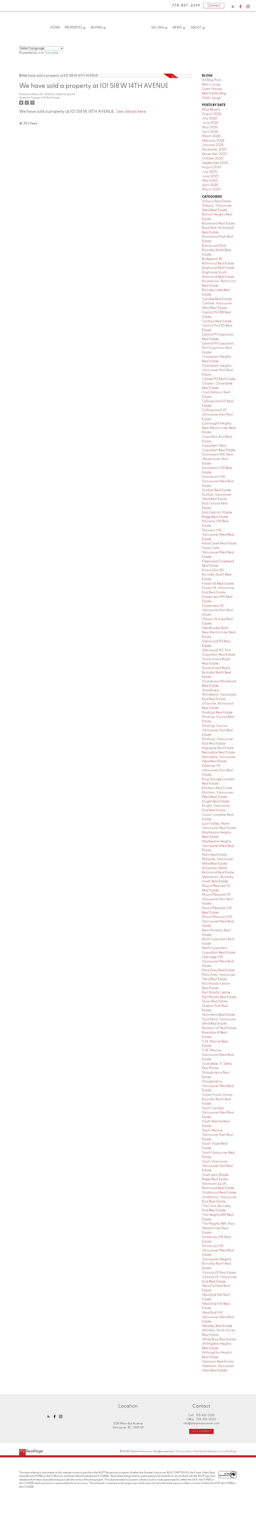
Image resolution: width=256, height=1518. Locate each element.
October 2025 (212, 158)
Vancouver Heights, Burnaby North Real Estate (217, 1264)
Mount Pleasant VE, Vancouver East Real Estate (217, 899)
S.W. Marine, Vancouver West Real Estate (218, 1055)
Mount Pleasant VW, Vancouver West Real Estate (218, 921)
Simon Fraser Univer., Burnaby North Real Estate (218, 1099)
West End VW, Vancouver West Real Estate (218, 1317)
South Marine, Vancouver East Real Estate (217, 1135)
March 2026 (211, 136)
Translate (51, 52)
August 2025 (212, 167)
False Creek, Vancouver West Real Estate (218, 552)
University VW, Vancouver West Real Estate (218, 1250)
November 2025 (214, 154)
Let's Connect (201, 1431)
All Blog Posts (212, 80)
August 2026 (211, 114)
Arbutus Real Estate (216, 201)
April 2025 (210, 185)
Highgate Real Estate (218, 748)
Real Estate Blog (214, 93)
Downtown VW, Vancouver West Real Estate (218, 481)
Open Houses (212, 88)
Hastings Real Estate (217, 712)
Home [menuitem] (55, 27)
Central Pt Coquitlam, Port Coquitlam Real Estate (218, 348)
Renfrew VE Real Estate (219, 1028)
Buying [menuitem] (96, 27)
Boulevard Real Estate (218, 223)
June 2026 (210, 122)
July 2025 (209, 171)
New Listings (211, 84)
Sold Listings (211, 98)
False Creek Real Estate (219, 543)
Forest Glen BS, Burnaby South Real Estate (217, 575)
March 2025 (211, 189)
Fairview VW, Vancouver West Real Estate (218, 535)
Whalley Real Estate (217, 1326)
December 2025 (214, 149)
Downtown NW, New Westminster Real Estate (217, 459)
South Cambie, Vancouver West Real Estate (218, 1113)
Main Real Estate (214, 854)
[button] (233, 6)
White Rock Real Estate (219, 1339)
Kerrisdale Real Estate (218, 752)
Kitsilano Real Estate (217, 788)
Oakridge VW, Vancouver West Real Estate (218, 962)
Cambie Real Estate (216, 299)
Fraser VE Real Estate (218, 583)
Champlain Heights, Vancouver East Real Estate (217, 370)
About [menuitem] (196, 27)
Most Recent (211, 109)
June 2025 (210, 176)
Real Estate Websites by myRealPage (215, 1451)
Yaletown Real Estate (217, 1361)
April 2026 (210, 131)
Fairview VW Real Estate (45, 98)
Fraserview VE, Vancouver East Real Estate (217, 610)
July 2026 (209, 118)
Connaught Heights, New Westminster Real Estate (219, 428)
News (177, 27)
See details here (131, 112)
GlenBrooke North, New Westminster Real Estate (219, 633)
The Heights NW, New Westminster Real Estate (218, 1228)
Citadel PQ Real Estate (218, 379)
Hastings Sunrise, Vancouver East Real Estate (217, 730)
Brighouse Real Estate (218, 267)
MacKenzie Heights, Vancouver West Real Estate (218, 846)
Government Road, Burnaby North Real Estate (216, 672)
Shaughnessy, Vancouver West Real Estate (218, 1086)
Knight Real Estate (215, 801)
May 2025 (210, 180)
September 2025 (215, 162)
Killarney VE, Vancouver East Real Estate (217, 770)
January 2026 (212, 145)
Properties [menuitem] (73, 27)
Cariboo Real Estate (217, 321)
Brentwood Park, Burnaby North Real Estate (216, 250)
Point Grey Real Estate (218, 970)
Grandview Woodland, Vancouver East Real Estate (219, 695)
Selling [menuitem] (157, 27)
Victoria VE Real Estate (219, 1272)
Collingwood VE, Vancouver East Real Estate (217, 415)
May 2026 (210, 127)
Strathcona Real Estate (219, 1192)
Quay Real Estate (215, 1001)
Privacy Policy (184, 1451)
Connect (214, 5)
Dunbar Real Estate (216, 490)
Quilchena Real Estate (218, 1014)
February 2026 (213, 140)
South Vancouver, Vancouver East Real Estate (217, 1166)
